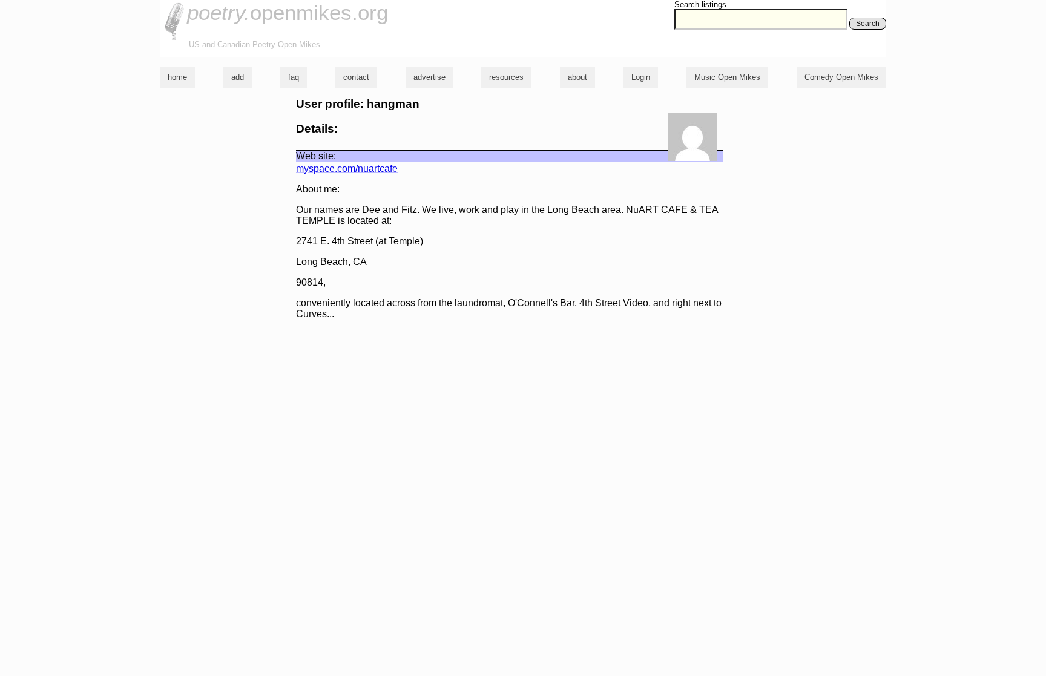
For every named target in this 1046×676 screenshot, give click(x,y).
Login (640, 77)
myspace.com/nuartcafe (347, 168)
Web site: (316, 156)
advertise (429, 77)
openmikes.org (287, 12)
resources (506, 77)
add (237, 77)
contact (356, 77)
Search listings (700, 4)
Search (868, 23)
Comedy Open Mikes (841, 77)
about (577, 77)
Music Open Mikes (727, 77)
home (177, 77)
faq (293, 77)
